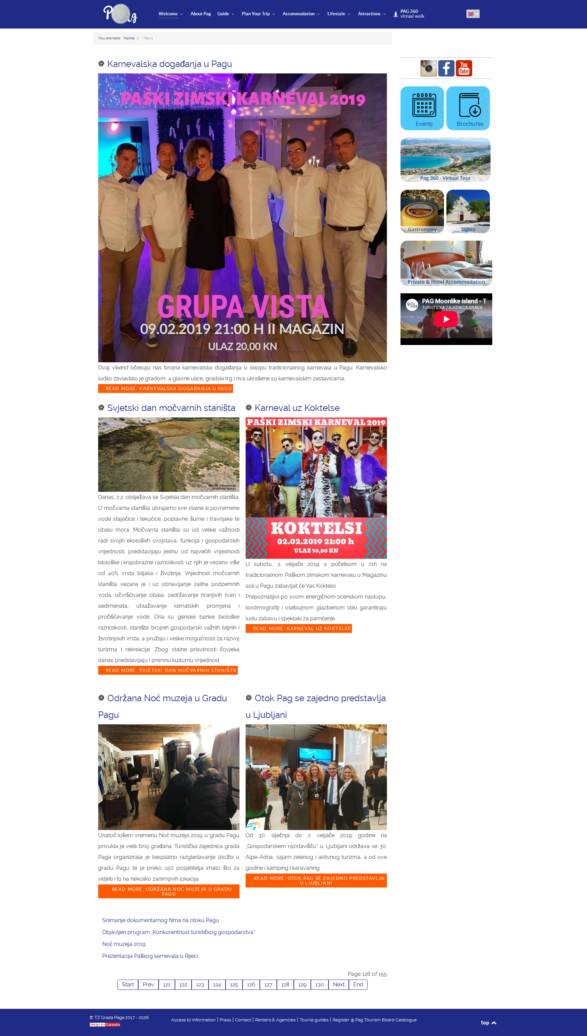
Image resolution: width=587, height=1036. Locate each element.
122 (183, 984)
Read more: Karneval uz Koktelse (301, 628)
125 (234, 984)
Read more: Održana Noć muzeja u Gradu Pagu (171, 892)
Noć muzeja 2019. (124, 944)
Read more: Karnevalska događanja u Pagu (168, 388)
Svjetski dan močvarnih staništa (171, 408)
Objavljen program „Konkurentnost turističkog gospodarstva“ (178, 932)
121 (167, 984)
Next (338, 984)
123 (200, 984)
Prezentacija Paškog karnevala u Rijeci (150, 956)
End (358, 984)
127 (268, 984)
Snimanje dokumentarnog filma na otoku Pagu (160, 920)
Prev (148, 984)
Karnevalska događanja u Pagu (169, 64)
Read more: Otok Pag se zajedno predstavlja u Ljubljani (318, 881)
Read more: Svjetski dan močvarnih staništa (170, 670)
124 (217, 984)
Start (128, 984)
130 (319, 984)
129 (302, 984)
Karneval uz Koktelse (297, 408)
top (485, 1022)
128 (285, 984)
